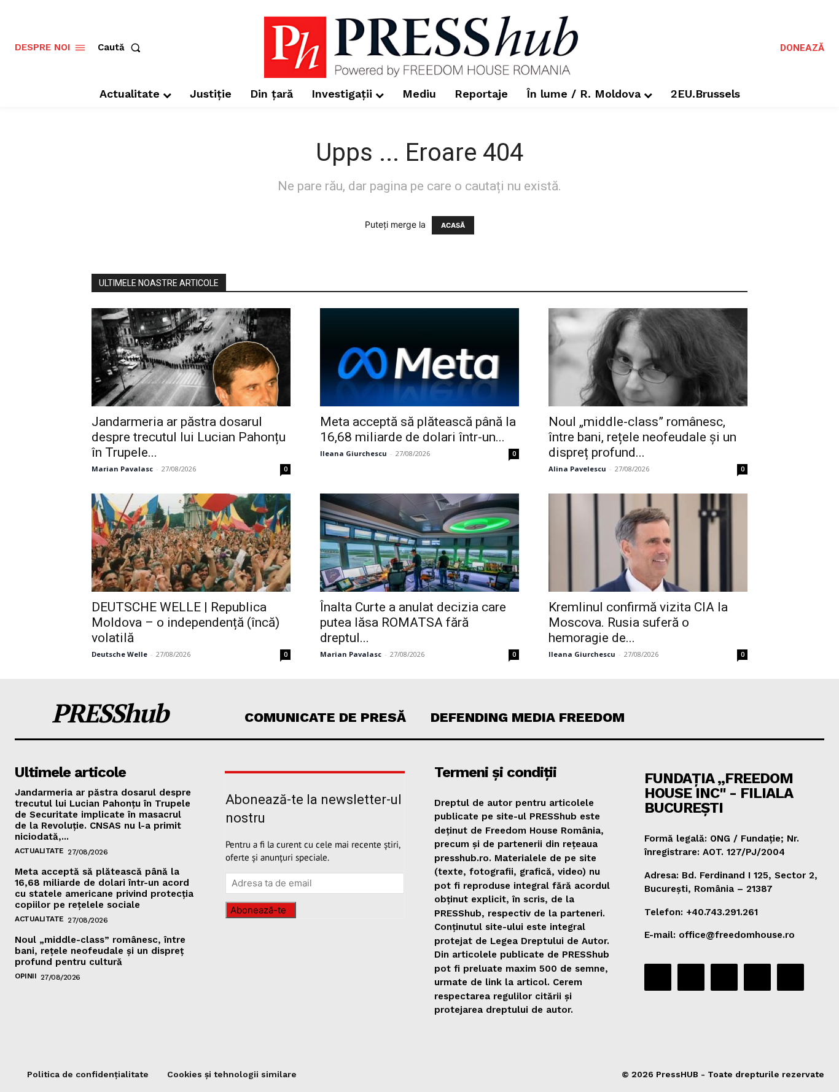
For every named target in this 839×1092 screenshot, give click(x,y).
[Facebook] (657, 977)
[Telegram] (724, 977)
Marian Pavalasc (122, 468)
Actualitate (39, 850)
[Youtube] (790, 977)
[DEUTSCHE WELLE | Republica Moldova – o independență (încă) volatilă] (191, 543)
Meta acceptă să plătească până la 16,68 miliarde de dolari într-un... (418, 429)
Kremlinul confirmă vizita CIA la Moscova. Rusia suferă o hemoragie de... (638, 622)
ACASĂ (453, 225)
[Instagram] (690, 977)
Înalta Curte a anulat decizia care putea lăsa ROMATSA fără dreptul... (413, 622)
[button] (122, 47)
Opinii (25, 976)
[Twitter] (757, 977)
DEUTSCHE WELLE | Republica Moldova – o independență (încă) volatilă (185, 622)
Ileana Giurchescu (353, 453)
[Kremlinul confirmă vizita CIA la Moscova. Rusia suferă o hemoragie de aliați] (647, 543)
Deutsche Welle (119, 654)
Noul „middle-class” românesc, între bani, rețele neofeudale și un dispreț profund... (642, 437)
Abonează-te (258, 910)
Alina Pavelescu (577, 468)
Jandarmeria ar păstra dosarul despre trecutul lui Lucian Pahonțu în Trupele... (189, 437)
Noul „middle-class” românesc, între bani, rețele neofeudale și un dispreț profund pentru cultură (100, 950)
